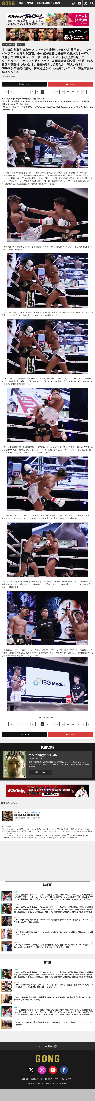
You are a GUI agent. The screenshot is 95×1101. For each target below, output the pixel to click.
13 (68, 92)
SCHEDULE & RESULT (44, 3)
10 (52, 92)
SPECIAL (30, 3)
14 (73, 92)
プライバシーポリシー (64, 1079)
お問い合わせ (36, 1079)
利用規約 (48, 1079)
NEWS (21, 3)
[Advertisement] (47, 861)
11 (57, 92)
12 (63, 92)
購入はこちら (40, 772)
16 (83, 92)
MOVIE (57, 3)
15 (78, 92)
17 (88, 92)
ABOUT (24, 1079)
